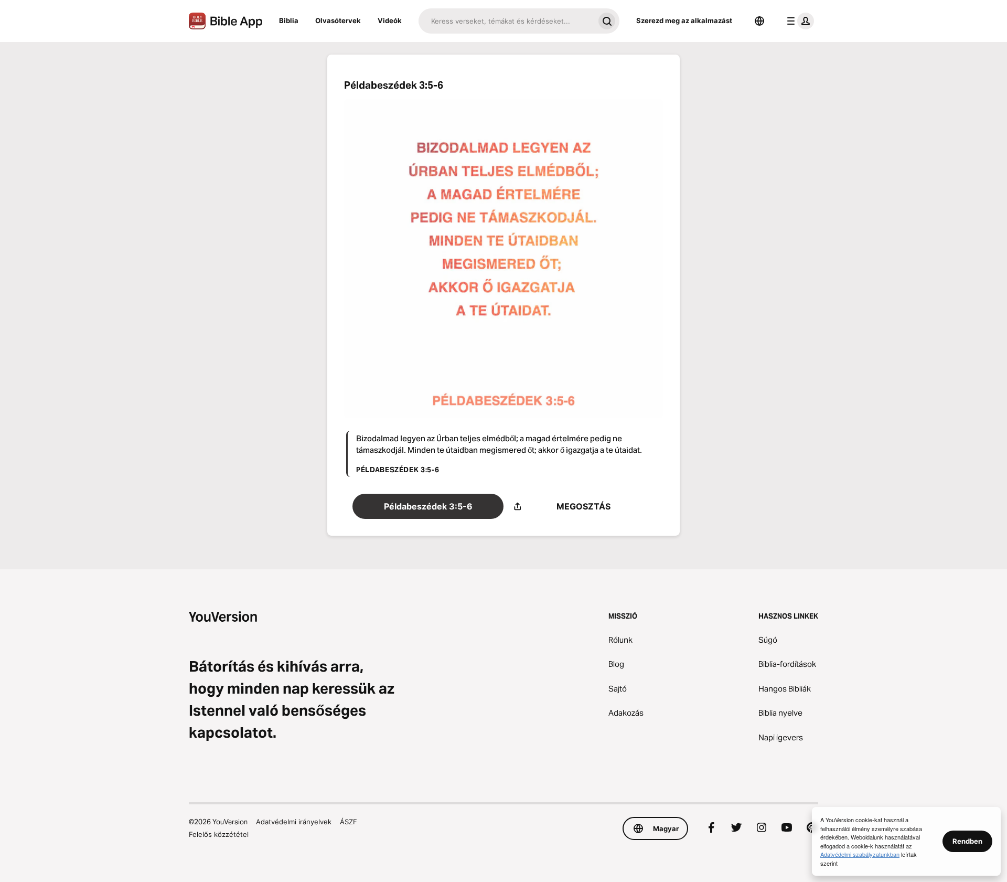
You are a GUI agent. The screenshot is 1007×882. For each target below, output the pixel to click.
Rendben (967, 841)
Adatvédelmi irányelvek (293, 821)
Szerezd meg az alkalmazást (684, 20)
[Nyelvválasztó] (759, 20)
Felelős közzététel (219, 834)
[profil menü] (798, 20)
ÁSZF (348, 821)
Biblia (288, 20)
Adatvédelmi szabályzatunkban (859, 854)
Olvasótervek (338, 20)
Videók (390, 20)
